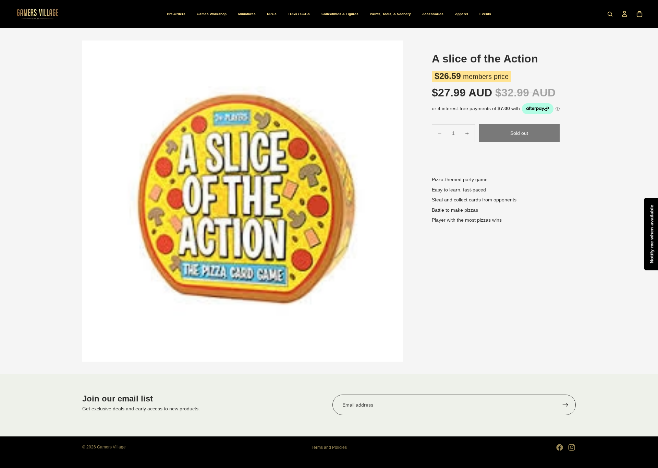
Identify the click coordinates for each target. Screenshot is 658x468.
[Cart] (639, 14)
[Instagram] (572, 447)
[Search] (610, 14)
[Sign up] (565, 405)
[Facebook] (560, 447)
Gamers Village (111, 447)
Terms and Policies (329, 447)
